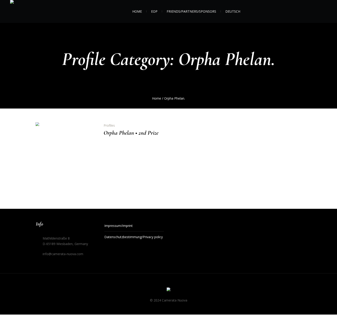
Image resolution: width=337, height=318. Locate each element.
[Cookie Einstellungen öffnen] (10, 310)
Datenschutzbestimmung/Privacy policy (133, 237)
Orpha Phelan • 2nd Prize (131, 132)
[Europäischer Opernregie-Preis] (168, 290)
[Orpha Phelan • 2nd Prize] (66, 153)
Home (156, 98)
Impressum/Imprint (118, 225)
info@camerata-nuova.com (63, 254)
